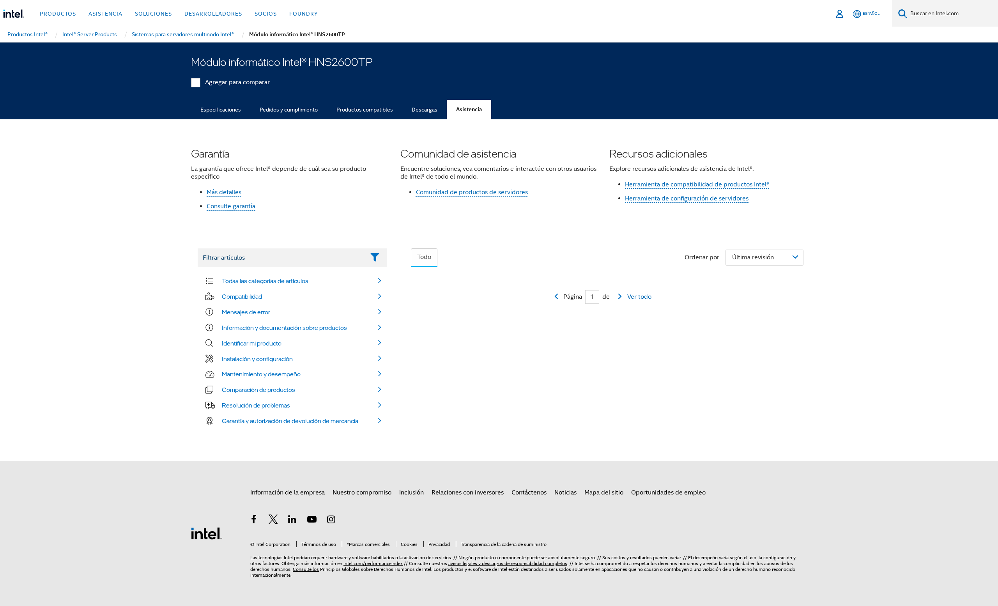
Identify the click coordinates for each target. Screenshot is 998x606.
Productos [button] (58, 13)
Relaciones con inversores (468, 492)
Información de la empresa (287, 492)
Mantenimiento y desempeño (261, 374)
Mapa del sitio (603, 492)
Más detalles (224, 192)
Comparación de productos (258, 389)
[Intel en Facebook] (253, 521)
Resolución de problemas (256, 405)
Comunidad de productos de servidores (472, 192)
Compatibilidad (242, 296)
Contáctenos (529, 492)
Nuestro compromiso (362, 492)
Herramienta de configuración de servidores (686, 198)
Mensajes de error (246, 312)
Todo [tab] (424, 257)
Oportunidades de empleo (668, 492)
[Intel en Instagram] (331, 521)
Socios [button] (266, 13)
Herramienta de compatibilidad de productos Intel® (697, 184)
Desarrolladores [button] (213, 13)
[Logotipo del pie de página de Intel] (206, 533)
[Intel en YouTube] (312, 521)
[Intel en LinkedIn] (292, 521)
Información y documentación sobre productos (284, 327)
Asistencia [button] (105, 13)
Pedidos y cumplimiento (289, 109)
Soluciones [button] (153, 13)
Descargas (424, 109)
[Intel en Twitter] (273, 521)
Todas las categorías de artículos (265, 281)
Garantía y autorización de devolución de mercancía (290, 421)
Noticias (565, 492)
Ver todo (639, 297)
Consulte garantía (231, 206)
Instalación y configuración (257, 359)
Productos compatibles (364, 109)
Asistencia (469, 109)
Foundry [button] (303, 13)
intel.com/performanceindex (373, 563)
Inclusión (411, 492)
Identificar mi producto (251, 343)
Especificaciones (220, 109)
